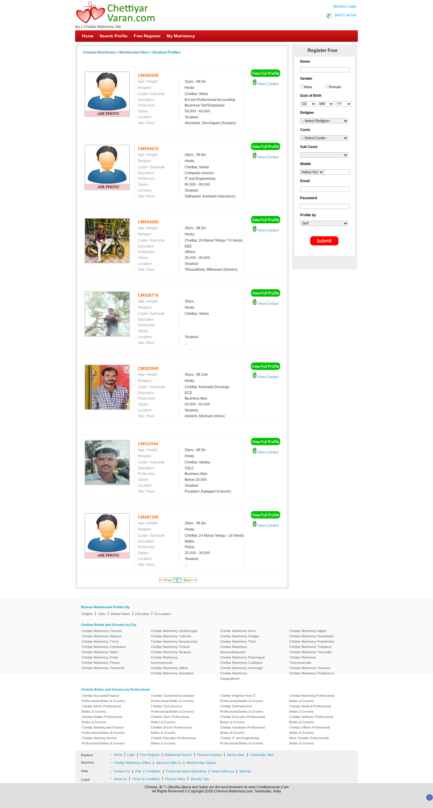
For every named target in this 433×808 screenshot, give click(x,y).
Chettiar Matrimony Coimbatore (104, 647)
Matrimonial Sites (133, 52)
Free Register (147, 36)
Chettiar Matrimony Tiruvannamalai (302, 660)
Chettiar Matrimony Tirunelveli (103, 668)
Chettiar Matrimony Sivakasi (171, 652)
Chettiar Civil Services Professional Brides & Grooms (172, 708)
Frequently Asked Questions (186, 771)
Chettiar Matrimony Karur (238, 631)
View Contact (268, 84)
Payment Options (209, 755)
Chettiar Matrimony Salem (100, 652)
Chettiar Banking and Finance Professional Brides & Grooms (103, 730)
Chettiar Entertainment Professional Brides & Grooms (241, 708)
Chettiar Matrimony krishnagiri (241, 668)
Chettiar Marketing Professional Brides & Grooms (311, 698)
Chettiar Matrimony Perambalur (311, 636)
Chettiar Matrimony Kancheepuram (164, 660)
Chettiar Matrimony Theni (238, 641)
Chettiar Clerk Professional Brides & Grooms (170, 719)
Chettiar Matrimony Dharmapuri (242, 657)
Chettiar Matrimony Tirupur (101, 662)
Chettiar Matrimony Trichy (100, 641)
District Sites (236, 755)
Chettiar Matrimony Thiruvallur (310, 652)
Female (335, 87)
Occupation (162, 614)
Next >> (190, 580)
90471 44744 (345, 15)
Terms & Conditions (146, 779)
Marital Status (120, 614)
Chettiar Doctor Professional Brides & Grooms (171, 730)
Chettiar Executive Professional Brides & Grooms (242, 719)
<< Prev (165, 580)
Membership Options (201, 762)
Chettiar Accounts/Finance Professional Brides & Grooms (103, 698)
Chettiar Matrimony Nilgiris (308, 631)
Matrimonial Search (178, 755)
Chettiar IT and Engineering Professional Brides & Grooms (241, 740)
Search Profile (114, 36)
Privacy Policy (175, 779)
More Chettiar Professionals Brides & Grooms (309, 740)
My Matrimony (181, 36)
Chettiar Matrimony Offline (132, 762)
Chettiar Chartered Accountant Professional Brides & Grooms (172, 698)
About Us (120, 779)
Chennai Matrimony (99, 52)
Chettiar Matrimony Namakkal (172, 673)
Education (142, 614)
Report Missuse (222, 771)
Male (308, 87)
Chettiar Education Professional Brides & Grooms (173, 740)
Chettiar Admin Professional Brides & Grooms (101, 708)
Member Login (344, 6)
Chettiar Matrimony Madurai (101, 636)
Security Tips (199, 779)
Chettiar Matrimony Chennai (101, 631)
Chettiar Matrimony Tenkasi (170, 647)
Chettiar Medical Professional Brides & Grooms (310, 708)
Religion (87, 614)
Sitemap (245, 771)
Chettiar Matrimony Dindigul (239, 636)
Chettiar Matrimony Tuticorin (171, 636)
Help (138, 771)
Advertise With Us (168, 762)
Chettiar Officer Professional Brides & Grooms (309, 730)
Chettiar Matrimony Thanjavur (310, 647)
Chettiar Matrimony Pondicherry (312, 673)
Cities (102, 614)
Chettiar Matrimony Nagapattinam (233, 675)
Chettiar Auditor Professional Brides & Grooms (102, 719)
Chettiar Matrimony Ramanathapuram (233, 649)
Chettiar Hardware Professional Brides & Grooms (242, 730)
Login (131, 755)
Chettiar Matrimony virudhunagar (174, 631)
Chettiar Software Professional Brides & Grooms (311, 719)
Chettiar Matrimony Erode (100, 657)
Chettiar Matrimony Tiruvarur (309, 668)
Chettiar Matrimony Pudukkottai (311, 641)
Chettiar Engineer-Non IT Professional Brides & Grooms (241, 698)
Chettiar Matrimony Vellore (169, 668)
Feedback (153, 771)
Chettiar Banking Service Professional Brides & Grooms (103, 740)
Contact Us (122, 771)
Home (87, 36)
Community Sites (262, 755)
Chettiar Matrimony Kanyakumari (174, 641)
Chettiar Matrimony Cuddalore (241, 662)
